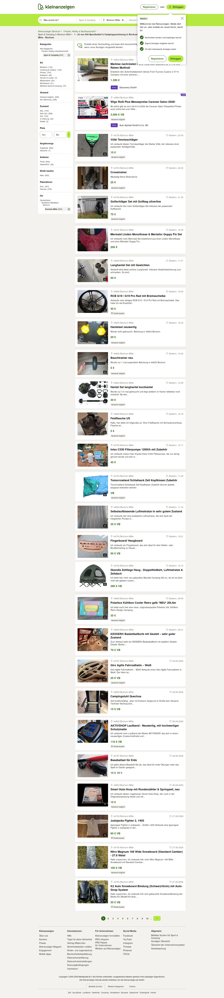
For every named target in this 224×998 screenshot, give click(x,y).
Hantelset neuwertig (123, 327)
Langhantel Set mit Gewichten (130, 265)
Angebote (44, 148)
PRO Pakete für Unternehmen (103, 944)
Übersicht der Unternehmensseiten (168, 944)
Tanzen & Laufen (47, 77)
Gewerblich (44, 164)
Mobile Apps (45, 953)
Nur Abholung (46, 99)
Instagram (128, 942)
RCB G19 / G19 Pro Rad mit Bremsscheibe (137, 296)
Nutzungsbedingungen (78, 964)
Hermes (43, 189)
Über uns (43, 935)
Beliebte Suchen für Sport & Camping (164, 936)
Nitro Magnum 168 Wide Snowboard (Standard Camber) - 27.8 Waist (146, 853)
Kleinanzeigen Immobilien (107, 935)
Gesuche (43, 150)
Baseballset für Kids (123, 760)
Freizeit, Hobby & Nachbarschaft (54, 51)
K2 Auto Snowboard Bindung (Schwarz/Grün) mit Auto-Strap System (146, 887)
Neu (41, 110)
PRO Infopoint (102, 939)
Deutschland (45, 200)
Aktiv (42, 175)
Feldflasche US (120, 418)
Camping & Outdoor (48, 69)
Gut (41, 116)
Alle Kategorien (46, 48)
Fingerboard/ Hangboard (126, 540)
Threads (127, 946)
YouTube (127, 939)
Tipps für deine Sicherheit (79, 939)
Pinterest (127, 950)
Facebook (128, 935)
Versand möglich (47, 97)
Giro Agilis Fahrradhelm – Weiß (130, 665)
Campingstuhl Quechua (125, 696)
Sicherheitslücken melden (79, 946)
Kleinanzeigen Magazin (50, 946)
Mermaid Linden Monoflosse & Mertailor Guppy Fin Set (146, 234)
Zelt (69, 992)
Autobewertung (158, 948)
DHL (42, 186)
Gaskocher (133, 992)
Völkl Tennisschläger (124, 139)
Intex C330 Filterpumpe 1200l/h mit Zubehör (138, 449)
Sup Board (76, 992)
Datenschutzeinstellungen (79, 961)
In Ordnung (44, 118)
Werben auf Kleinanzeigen (108, 948)
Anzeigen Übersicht (160, 941)
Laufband (87, 992)
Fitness (43, 72)
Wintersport (44, 83)
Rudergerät (144, 992)
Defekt (42, 121)
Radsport (44, 75)
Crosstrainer (118, 172)
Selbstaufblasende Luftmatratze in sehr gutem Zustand (146, 511)
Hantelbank (115, 992)
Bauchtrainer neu (121, 358)
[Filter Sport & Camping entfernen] (69, 55)
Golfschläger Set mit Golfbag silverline (135, 201)
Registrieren (157, 58)
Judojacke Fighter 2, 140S (127, 820)
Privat (42, 161)
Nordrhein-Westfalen (50, 202)
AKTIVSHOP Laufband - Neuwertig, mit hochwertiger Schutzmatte (144, 727)
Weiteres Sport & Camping (51, 85)
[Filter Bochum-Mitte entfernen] (69, 209)
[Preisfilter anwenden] (68, 134)
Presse (42, 942)
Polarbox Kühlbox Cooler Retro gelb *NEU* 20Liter (143, 602)
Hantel (153, 992)
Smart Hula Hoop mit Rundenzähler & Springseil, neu (145, 789)
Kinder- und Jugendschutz (79, 950)
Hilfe (69, 935)
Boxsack (124, 992)
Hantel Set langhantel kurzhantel (131, 387)
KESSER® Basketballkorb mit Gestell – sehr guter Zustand (142, 635)
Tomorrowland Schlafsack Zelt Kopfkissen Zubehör (143, 480)
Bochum (46, 205)
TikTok (126, 953)
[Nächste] (157, 918)
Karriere (43, 939)
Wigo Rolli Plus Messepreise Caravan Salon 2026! (142, 102)
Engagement (45, 950)
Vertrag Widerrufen (76, 942)
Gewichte (96, 992)
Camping (105, 992)
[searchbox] (59, 20)
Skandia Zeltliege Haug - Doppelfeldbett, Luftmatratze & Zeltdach (146, 571)
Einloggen (175, 58)
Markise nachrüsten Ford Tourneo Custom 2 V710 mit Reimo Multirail (145, 65)
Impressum (72, 968)
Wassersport (45, 80)
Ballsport (43, 67)
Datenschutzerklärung (77, 957)
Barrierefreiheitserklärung (79, 953)
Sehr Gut (43, 113)
